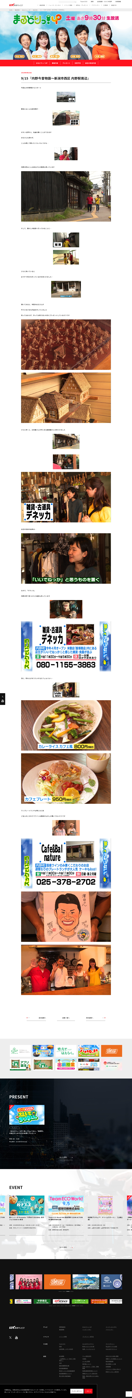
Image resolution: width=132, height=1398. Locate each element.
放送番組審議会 (63, 1368)
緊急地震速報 (109, 1361)
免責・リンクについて (88, 1349)
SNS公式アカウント (111, 1349)
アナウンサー (96, 5)
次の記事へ (89, 1018)
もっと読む (63, 1157)
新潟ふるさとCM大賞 (88, 1346)
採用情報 (118, 1)
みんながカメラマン (88, 1344)
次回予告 (78, 63)
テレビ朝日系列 (86, 1356)
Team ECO (83, 1)
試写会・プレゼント (82, 5)
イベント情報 (68, 5)
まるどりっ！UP (26, 10)
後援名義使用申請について (90, 1371)
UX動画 (105, 5)
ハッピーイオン (86, 1329)
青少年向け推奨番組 (64, 1376)
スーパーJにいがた (111, 1327)
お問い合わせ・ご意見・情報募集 (90, 1367)
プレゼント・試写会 (88, 1336)
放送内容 (35, 10)
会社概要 (61, 1356)
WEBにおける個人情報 (112, 1356)
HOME (11, 10)
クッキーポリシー (77, 1391)
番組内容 (55, 63)
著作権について (86, 1364)
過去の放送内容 (90, 63)
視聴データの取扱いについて (114, 1359)
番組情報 (42, 5)
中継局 (84, 1359)
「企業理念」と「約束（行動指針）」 (67, 1359)
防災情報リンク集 (111, 1364)
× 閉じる (88, 1391)
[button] (60, 1291)
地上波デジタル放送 (111, 1346)
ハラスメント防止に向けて (113, 1369)
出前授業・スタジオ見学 (104, 1)
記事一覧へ (66, 1018)
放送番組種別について (65, 1373)
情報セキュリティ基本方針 (89, 1373)
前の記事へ (42, 1018)
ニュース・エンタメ (55, 5)
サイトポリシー (110, 1344)
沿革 (60, 1363)
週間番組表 (62, 1327)
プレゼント (66, 63)
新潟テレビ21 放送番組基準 (67, 1371)
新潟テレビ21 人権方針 (112, 1372)
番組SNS (114, 5)
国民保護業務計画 (64, 1366)
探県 (92, 1)
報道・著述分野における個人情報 (90, 1377)
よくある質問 (86, 1361)
